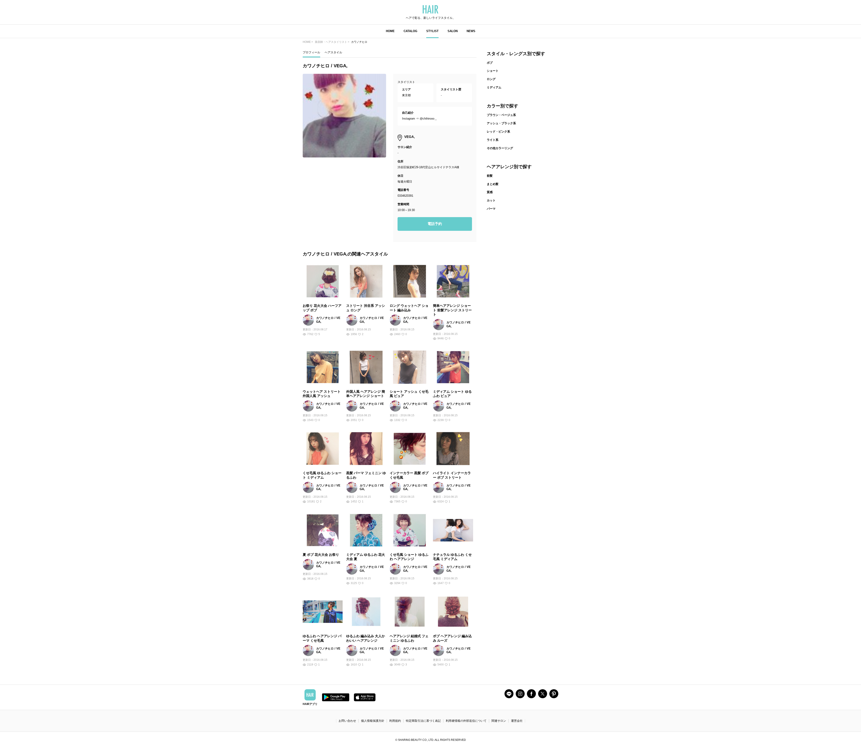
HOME (390, 31)
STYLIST (432, 31)
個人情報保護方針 (372, 720)
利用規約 (395, 720)
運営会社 (517, 720)
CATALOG (410, 31)
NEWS (471, 31)
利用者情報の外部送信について (466, 720)
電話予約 (435, 224)
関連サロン (498, 720)
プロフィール (311, 52)
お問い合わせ (347, 720)
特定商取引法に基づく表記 (423, 720)
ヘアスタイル (333, 52)
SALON (453, 31)
